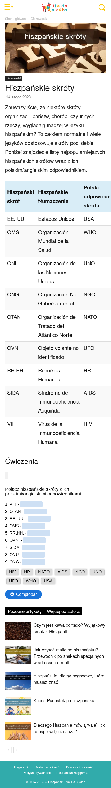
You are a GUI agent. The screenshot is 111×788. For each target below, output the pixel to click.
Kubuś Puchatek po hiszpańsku (64, 700)
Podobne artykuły (25, 611)
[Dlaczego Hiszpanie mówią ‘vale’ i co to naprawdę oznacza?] (18, 731)
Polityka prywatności (37, 772)
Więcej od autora (63, 611)
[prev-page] (8, 750)
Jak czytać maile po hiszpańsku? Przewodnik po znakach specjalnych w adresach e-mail (69, 656)
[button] (99, 7)
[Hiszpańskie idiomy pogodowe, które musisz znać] (18, 681)
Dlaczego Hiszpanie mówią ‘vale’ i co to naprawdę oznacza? (69, 728)
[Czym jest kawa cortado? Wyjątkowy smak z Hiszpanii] (18, 631)
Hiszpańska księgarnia (72, 772)
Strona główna (15, 18)
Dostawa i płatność (79, 767)
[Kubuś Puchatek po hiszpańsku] (18, 706)
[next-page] (16, 750)
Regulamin (22, 767)
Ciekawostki (39, 18)
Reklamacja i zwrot (48, 767)
